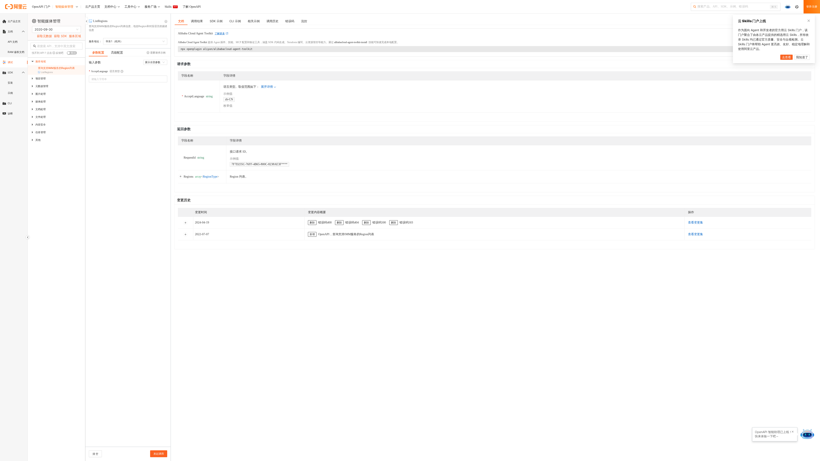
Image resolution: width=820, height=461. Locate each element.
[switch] (72, 53)
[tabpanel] (128, 254)
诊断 (10, 113)
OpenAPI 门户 (41, 6)
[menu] (14, 67)
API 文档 (13, 41)
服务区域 (75, 36)
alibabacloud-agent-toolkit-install (350, 42)
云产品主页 (14, 21)
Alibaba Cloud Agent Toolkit (192, 42)
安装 (10, 82)
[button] (793, 432)
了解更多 (220, 33)
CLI (10, 103)
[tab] (98, 52)
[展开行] (185, 222)
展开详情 (267, 86)
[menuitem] (14, 21)
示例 (10, 93)
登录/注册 (811, 6)
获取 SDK (60, 36)
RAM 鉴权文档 (16, 52)
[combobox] (125, 79)
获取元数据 (44, 36)
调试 (10, 62)
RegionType (210, 176)
